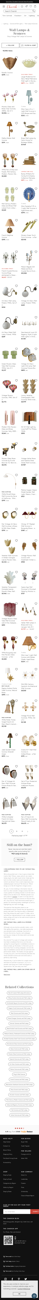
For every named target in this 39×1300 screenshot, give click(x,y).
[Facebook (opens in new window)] (12, 1278)
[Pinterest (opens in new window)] (19, 1278)
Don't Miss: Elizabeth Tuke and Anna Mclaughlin (19, 1)
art (22, 904)
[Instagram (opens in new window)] (5, 1278)
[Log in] (18, 6)
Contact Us (6, 1146)
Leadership (24, 1179)
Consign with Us (26, 1154)
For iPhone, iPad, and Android (11, 1232)
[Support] (34, 1295)
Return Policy (7, 1150)
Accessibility (7, 1162)
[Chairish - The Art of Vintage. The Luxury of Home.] (12, 6)
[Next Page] (28, 831)
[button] (4, 6)
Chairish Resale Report (27, 1195)
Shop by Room (7, 1191)
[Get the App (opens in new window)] (8, 1240)
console (14, 896)
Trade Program (25, 1146)
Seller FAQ (24, 1158)
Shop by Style (7, 1175)
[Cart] (35, 6)
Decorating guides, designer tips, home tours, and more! (18, 1222)
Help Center (6, 1142)
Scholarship (24, 1191)
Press (22, 1187)
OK (19, 1294)
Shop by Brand (7, 1179)
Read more (7, 974)
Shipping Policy (7, 1154)
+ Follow (10, 45)
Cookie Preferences (24, 1289)
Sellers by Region (8, 1187)
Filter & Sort (30, 45)
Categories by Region (9, 1183)
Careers (23, 1183)
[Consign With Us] (26, 6)
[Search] (33, 11)
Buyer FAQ (24, 1142)
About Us (24, 1175)
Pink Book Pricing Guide (10, 1158)
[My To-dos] (22, 6)
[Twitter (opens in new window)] (25, 1278)
